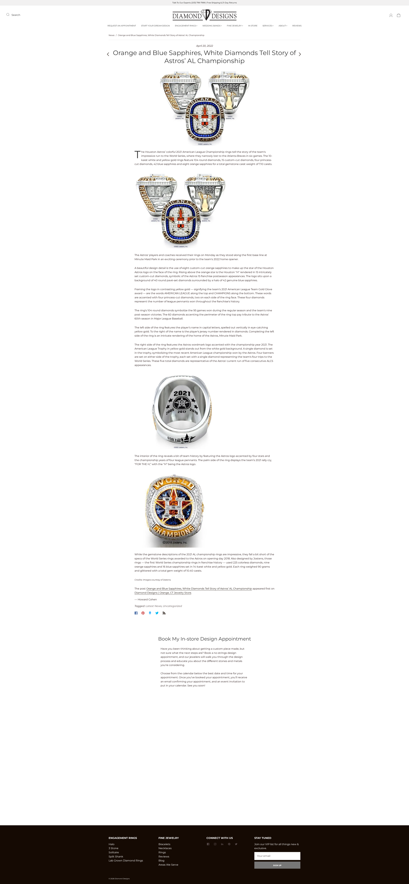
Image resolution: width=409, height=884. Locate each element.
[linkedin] (222, 844)
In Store (252, 25)
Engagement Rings (185, 25)
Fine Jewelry (234, 25)
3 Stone (113, 848)
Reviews (296, 25)
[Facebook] (136, 613)
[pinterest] (229, 844)
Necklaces (165, 848)
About (282, 25)
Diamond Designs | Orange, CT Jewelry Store (163, 592)
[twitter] (236, 844)
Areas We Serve (168, 864)
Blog (161, 860)
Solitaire (114, 852)
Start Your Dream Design (155, 25)
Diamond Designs (122, 879)
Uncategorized (172, 606)
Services (267, 25)
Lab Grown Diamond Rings (126, 860)
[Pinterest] (143, 613)
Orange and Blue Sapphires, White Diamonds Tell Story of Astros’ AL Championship (199, 588)
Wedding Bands (211, 25)
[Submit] (9, 14)
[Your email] (277, 856)
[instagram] (215, 844)
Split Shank (116, 856)
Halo (111, 844)
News (111, 35)
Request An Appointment (122, 25)
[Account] (391, 15)
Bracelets (164, 844)
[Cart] (399, 15)
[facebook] (208, 844)
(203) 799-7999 (198, 2)
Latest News (154, 606)
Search (16, 14)
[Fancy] (150, 613)
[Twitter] (157, 613)
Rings (162, 852)
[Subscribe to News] (164, 613)
